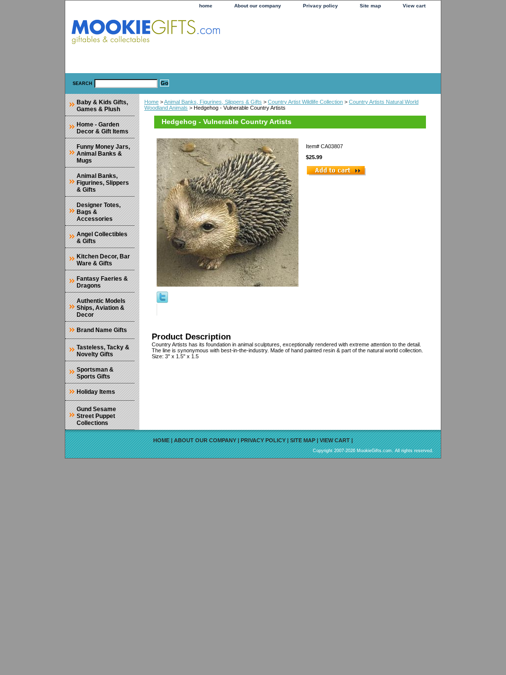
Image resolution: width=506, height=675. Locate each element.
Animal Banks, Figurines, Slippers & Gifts (213, 102)
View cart (414, 5)
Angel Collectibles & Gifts (102, 238)
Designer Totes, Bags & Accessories (99, 212)
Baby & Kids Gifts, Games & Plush (102, 106)
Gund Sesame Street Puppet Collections (96, 416)
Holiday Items (96, 391)
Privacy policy (320, 5)
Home (151, 102)
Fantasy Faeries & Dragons (102, 282)
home (205, 5)
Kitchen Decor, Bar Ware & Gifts (103, 260)
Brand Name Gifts (102, 330)
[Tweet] (162, 301)
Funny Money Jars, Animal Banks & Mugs (103, 153)
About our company (257, 5)
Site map (370, 5)
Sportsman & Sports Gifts (95, 373)
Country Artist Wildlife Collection (305, 102)
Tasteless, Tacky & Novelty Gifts (103, 351)
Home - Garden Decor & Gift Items (102, 128)
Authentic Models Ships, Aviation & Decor (101, 307)
